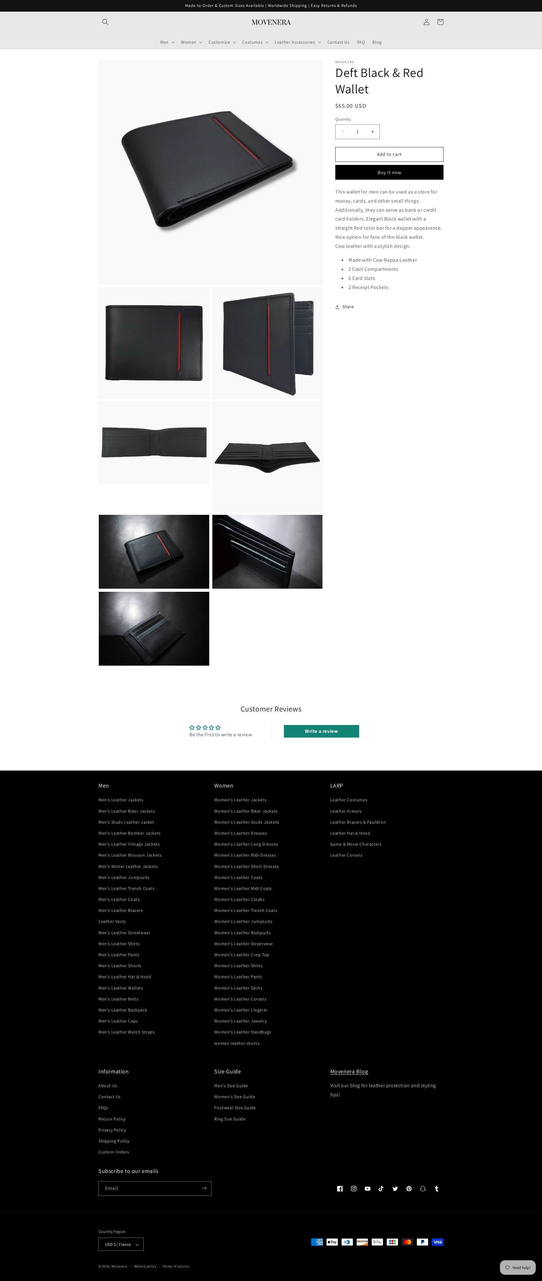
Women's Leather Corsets (240, 999)
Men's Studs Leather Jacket (126, 822)
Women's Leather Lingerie (240, 1010)
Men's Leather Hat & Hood (124, 977)
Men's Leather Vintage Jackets (129, 844)
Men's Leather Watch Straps (126, 1032)
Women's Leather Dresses (240, 833)
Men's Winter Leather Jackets (128, 866)
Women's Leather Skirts (238, 988)
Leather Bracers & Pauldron (358, 822)
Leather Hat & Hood (350, 833)
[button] (105, 22)
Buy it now (389, 172)
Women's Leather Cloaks (239, 899)
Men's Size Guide (231, 1085)
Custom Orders (113, 1152)
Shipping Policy (114, 1141)
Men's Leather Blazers (120, 910)
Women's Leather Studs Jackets (246, 822)
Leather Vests (112, 921)
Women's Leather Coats (238, 877)
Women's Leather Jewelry (240, 1021)
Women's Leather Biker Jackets (246, 811)
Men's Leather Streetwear (124, 932)
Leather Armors (346, 811)
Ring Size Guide (229, 1119)
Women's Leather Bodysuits (242, 932)
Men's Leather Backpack (122, 1010)
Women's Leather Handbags (242, 1032)
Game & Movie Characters (356, 844)
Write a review (321, 731)
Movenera (119, 1266)
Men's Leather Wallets (120, 988)
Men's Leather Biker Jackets (126, 811)
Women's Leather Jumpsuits (243, 921)
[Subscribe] (204, 1188)
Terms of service (175, 1266)
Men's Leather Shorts (119, 966)
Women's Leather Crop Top (241, 954)
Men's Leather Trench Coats (126, 888)
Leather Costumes (349, 800)
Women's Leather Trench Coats (245, 910)
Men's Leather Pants (118, 954)
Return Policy (112, 1119)
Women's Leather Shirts (238, 966)
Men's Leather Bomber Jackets (129, 833)
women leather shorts (236, 1043)
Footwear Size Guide (235, 1108)
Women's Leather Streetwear (243, 943)
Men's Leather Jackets (121, 800)
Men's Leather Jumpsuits (124, 877)
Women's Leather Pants (238, 977)
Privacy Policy (112, 1130)
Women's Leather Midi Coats (243, 888)
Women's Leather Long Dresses (246, 844)
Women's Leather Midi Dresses (245, 855)
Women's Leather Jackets (240, 800)
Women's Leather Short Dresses (246, 866)
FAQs (103, 1108)
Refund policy (145, 1266)
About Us (107, 1085)
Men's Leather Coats (119, 899)
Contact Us (109, 1097)
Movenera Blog (349, 1071)
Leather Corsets (346, 855)
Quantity (343, 119)
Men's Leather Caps (118, 1021)
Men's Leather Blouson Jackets (130, 855)
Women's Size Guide (234, 1097)
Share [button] (348, 306)
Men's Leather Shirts (119, 943)
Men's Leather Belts (118, 999)
